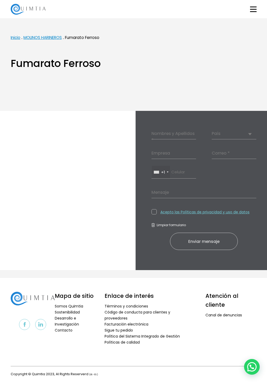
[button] (252, 367)
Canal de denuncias (223, 315)
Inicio (15, 37)
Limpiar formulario (171, 225)
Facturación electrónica (126, 324)
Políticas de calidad (122, 342)
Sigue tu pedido (119, 330)
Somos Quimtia (69, 306)
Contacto (63, 330)
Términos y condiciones (126, 306)
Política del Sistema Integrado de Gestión (142, 336)
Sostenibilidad (67, 312)
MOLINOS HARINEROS (42, 37)
